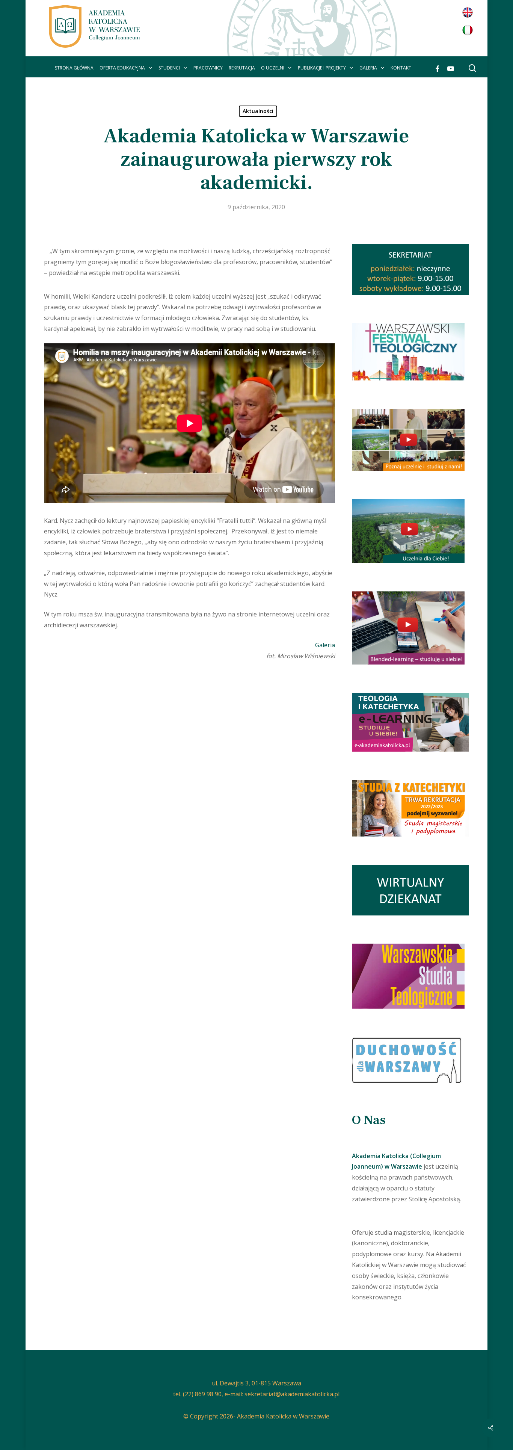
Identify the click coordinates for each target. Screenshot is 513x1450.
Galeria (325, 645)
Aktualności (258, 111)
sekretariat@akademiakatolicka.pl (291, 1394)
